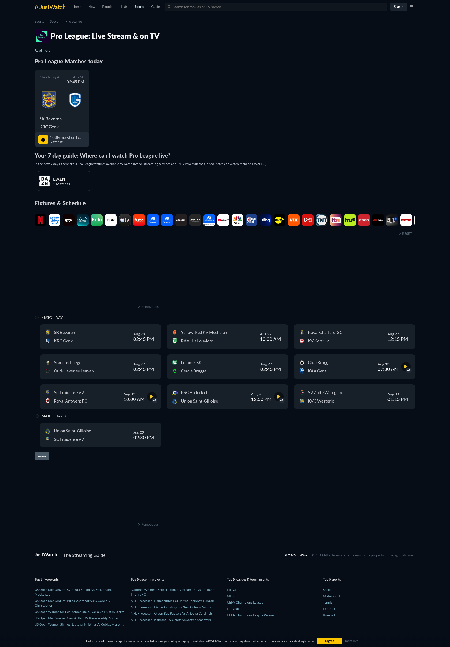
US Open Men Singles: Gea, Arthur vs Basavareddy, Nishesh (77, 618)
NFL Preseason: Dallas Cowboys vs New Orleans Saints (171, 607)
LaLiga (231, 590)
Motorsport (331, 596)
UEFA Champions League (245, 602)
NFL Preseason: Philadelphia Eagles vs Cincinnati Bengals (172, 601)
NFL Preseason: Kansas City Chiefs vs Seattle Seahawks (171, 620)
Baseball (329, 615)
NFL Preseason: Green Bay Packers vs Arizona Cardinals (172, 613)
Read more (42, 50)
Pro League (74, 21)
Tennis (327, 602)
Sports (39, 21)
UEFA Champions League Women (251, 615)
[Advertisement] (148, 274)
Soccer (55, 21)
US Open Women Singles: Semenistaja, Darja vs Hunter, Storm (79, 612)
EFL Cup (233, 609)
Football (329, 609)
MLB (230, 596)
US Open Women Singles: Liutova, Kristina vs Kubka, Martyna (79, 624)
